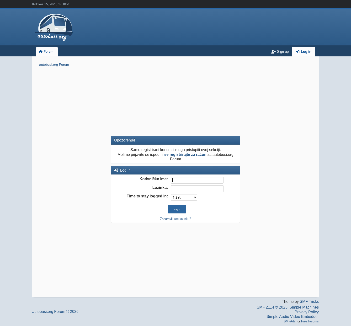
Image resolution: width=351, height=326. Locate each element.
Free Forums (310, 321)
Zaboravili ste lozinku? (175, 219)
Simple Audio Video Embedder (292, 317)
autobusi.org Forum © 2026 (55, 312)
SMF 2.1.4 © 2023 (272, 307)
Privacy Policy (307, 312)
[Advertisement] (175, 102)
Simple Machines (304, 307)
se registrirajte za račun (185, 154)
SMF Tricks (309, 301)
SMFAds (290, 321)
